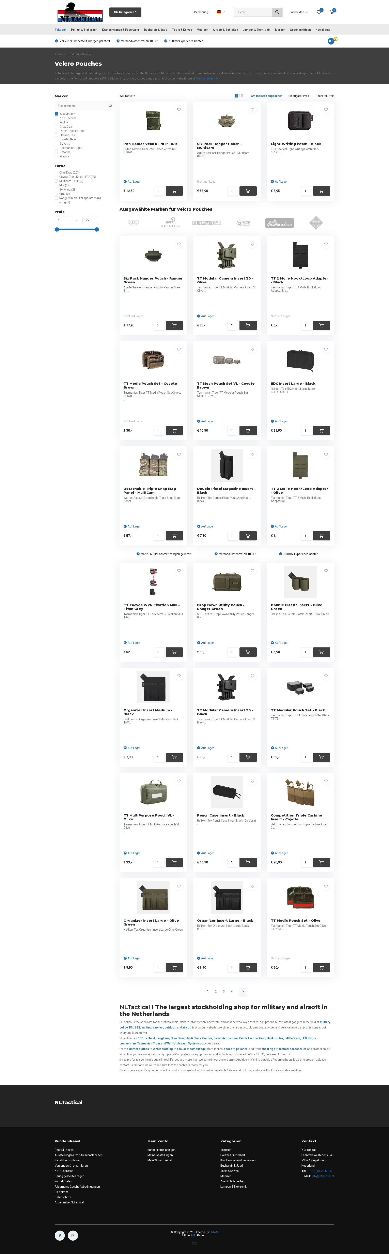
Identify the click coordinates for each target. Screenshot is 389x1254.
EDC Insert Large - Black (293, 384)
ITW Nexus (309, 1038)
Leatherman (128, 1043)
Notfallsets (322, 29)
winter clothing (163, 1049)
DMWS (213, 1232)
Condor (207, 1038)
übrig (64, 202)
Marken (280, 29)
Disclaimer (61, 1192)
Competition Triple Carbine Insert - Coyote (296, 817)
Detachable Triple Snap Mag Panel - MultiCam (150, 491)
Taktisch (60, 29)
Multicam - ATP (71, 181)
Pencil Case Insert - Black (220, 815)
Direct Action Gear (226, 1038)
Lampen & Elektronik (256, 29)
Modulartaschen (82, 54)
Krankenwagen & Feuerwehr (120, 29)
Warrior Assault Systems (183, 1043)
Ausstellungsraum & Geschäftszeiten (79, 1155)
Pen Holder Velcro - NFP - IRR (150, 144)
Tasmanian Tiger (70, 147)
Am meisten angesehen (266, 95)
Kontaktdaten (63, 1181)
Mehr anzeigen (206, 78)
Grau (64, 193)
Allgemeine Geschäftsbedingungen (77, 1186)
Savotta (64, 143)
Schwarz (68, 189)
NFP (64, 185)
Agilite (63, 122)
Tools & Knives (182, 29)
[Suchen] (277, 12)
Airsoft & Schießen (225, 29)
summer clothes (138, 1049)
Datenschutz (63, 1197)
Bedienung (201, 12)
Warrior (64, 156)
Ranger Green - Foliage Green (80, 198)
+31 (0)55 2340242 (320, 1170)
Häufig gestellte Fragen (69, 1176)
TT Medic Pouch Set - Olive (296, 920)
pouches (242, 1049)
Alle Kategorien (123, 12)
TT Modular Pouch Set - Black (298, 710)
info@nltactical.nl (323, 1176)
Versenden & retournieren (71, 1165)
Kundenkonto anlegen (161, 1149)
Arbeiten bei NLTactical (69, 1202)
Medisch (202, 29)
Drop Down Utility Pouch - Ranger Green (221, 607)
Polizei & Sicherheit (84, 29)
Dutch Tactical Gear (72, 130)
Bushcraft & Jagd (155, 29)
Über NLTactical (64, 1149)
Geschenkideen (300, 29)
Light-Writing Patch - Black (296, 144)
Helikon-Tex (67, 135)
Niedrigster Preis (299, 95)
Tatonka (65, 152)
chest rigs (268, 1049)
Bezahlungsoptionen (68, 1160)
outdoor (170, 1027)
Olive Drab (68, 172)
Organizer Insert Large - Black (225, 920)
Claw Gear (66, 126)
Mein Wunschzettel (159, 1160)
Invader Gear (67, 139)
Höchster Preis (325, 95)
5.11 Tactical (67, 118)
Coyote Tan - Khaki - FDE (77, 176)
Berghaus (162, 1038)
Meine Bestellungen (160, 1155)
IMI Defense (292, 1038)
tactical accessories (293, 1049)
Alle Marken (67, 113)
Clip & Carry (193, 1038)
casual (181, 1049)
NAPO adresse (64, 1170)
